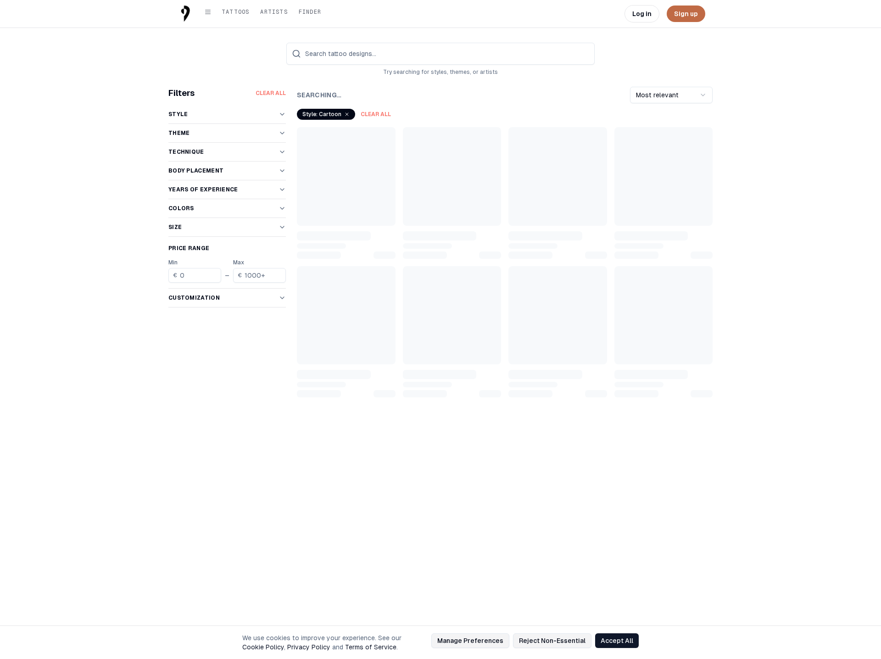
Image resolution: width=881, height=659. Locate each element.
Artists (273, 12)
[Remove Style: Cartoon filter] (347, 114)
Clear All (271, 93)
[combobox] (671, 95)
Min (173, 262)
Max (238, 262)
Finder (310, 12)
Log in (642, 13)
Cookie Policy (263, 647)
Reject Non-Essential (552, 640)
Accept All (617, 640)
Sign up (686, 13)
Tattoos (235, 12)
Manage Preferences (470, 640)
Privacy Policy (308, 647)
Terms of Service (370, 647)
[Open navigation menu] (208, 12)
